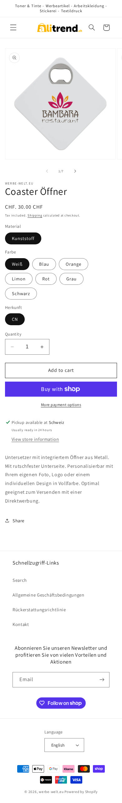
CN (15, 319)
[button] (13, 27)
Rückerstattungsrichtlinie (39, 610)
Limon (19, 279)
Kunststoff (23, 238)
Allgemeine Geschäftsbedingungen (48, 595)
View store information (35, 439)
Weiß (17, 264)
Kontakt (21, 624)
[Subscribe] (102, 679)
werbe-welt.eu (51, 791)
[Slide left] (47, 171)
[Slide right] (75, 171)
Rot (46, 279)
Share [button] (18, 521)
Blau (44, 264)
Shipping (35, 215)
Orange (73, 264)
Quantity (13, 334)
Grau (71, 279)
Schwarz (21, 293)
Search (20, 580)
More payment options (61, 404)
